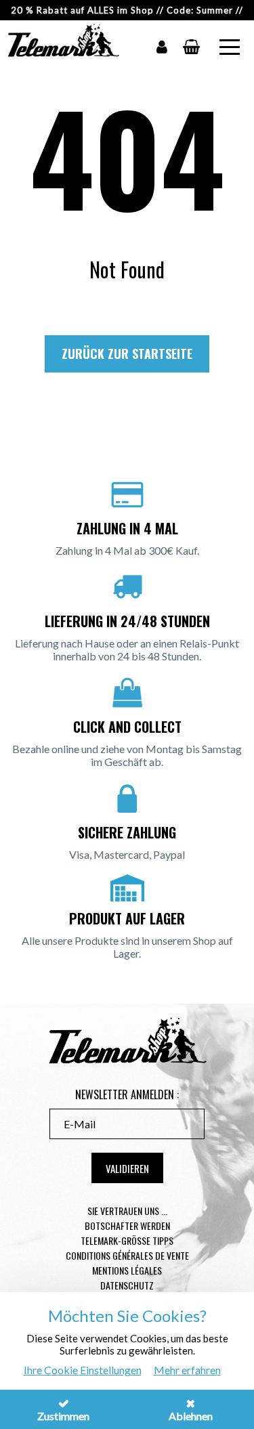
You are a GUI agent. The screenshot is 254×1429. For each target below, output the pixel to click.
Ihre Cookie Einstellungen (83, 1369)
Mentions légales (127, 1270)
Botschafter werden (127, 1225)
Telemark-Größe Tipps (127, 1240)
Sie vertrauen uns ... (127, 1210)
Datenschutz (127, 1285)
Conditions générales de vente (127, 1255)
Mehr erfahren (187, 1369)
